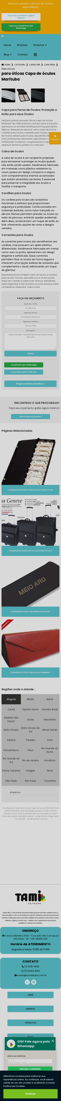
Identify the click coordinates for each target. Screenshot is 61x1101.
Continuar (30, 1094)
